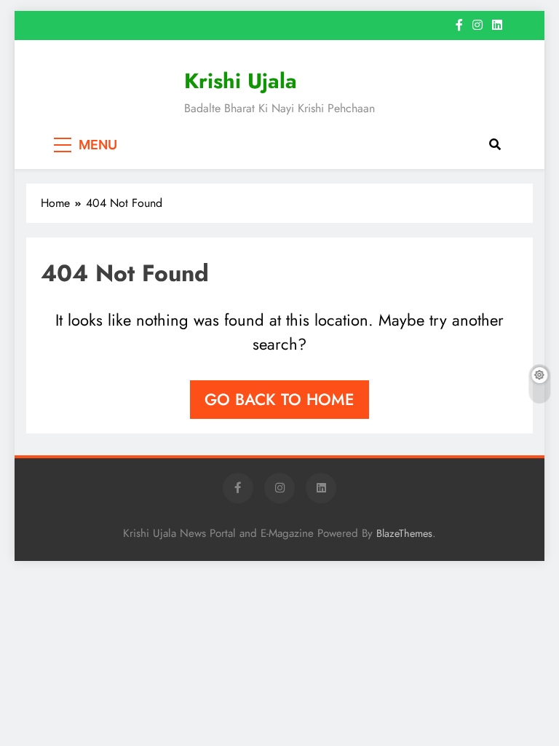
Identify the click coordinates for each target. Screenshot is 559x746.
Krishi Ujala (240, 81)
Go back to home (279, 399)
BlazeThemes (404, 533)
